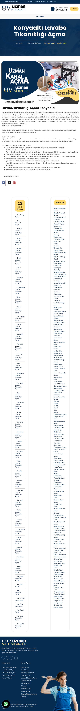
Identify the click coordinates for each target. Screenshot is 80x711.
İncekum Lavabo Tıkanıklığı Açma (18, 483)
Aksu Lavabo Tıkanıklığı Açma (18, 395)
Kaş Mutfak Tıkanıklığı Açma (19, 626)
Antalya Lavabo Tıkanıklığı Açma (18, 231)
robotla (56, 298)
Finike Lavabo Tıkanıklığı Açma (18, 270)
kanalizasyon (58, 353)
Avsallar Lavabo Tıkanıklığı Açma (18, 474)
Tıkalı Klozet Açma (60, 554)
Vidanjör (23, 696)
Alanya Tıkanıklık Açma (59, 343)
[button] (40, 16)
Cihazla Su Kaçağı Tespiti (59, 258)
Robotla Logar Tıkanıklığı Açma (59, 580)
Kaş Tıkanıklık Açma (34, 43)
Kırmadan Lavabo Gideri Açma (59, 532)
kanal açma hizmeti (60, 311)
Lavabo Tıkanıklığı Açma (59, 374)
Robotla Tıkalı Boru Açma (60, 545)
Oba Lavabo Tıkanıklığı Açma (20, 531)
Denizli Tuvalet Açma (8, 670)
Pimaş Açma (58, 228)
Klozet (56, 408)
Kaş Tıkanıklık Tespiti (18, 223)
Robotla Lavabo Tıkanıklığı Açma (59, 527)
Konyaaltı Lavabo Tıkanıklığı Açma (19, 386)
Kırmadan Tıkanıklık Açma (59, 514)
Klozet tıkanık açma (60, 386)
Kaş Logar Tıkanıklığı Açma (19, 618)
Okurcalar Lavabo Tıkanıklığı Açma (19, 493)
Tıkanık (56, 452)
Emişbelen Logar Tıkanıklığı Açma (59, 593)
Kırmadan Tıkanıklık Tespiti (59, 221)
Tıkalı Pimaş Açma (60, 274)
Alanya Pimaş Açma (58, 339)
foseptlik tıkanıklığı (59, 283)
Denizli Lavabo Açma (8, 672)
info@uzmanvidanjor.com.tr (12, 1)
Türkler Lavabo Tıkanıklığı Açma (18, 464)
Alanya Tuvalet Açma (58, 455)
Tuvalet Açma (58, 237)
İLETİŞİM (74, 9)
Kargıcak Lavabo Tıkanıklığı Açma (19, 503)
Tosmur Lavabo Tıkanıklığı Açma (18, 522)
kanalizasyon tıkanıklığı (58, 280)
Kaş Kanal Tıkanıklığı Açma (19, 578)
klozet (55, 349)
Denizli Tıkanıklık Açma (8, 667)
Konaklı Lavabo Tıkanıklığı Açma (18, 550)
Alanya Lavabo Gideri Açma (58, 356)
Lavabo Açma (58, 364)
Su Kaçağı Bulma (59, 261)
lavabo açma (58, 307)
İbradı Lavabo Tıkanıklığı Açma (18, 300)
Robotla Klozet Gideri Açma (58, 560)
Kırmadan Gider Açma (59, 492)
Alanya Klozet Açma (58, 378)
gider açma (57, 268)
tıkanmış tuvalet (59, 296)
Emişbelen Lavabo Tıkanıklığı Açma (19, 560)
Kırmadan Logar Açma (59, 584)
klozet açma (57, 263)
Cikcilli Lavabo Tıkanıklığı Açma (18, 540)
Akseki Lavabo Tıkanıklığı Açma (18, 251)
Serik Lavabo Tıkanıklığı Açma (18, 366)
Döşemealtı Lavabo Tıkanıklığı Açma (19, 405)
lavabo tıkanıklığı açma (11, 176)
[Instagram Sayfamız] (78, 2)
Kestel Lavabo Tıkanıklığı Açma (18, 513)
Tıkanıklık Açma (59, 224)
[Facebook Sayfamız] (73, 2)
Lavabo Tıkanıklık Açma (59, 370)
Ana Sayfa (19, 43)
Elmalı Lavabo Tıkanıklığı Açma (18, 261)
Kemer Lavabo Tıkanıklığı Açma (18, 327)
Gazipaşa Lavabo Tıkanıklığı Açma (19, 280)
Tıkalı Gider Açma (59, 276)
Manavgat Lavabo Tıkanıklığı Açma (19, 356)
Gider (55, 410)
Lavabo (56, 403)
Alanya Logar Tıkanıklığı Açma (59, 389)
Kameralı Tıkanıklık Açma (60, 518)
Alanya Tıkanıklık (59, 449)
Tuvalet (56, 406)
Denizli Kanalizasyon (8, 675)
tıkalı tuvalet (57, 294)
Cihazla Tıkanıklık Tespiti (59, 214)
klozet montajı (58, 327)
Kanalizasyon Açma (60, 447)
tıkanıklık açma (58, 325)
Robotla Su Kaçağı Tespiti (60, 253)
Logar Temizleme (26, 680)
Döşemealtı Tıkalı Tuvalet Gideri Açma (59, 566)
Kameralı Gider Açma (58, 501)
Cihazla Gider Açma (58, 505)
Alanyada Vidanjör (59, 465)
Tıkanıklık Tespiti (59, 239)
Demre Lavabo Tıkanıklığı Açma (18, 310)
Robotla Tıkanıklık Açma (59, 510)
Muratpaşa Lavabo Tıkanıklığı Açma (19, 376)
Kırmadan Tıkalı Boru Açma (59, 540)
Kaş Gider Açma (19, 585)
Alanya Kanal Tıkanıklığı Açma (59, 330)
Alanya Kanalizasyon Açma (60, 413)
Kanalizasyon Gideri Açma (58, 488)
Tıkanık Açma (25, 683)
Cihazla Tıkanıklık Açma (59, 523)
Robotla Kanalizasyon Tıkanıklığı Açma (59, 476)
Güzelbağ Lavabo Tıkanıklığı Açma (19, 454)
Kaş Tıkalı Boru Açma (19, 605)
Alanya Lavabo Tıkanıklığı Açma (18, 241)
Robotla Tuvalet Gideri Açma (59, 575)
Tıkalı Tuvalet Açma (60, 557)
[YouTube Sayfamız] (75, 2)
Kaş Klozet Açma (19, 611)
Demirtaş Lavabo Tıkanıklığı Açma (19, 425)
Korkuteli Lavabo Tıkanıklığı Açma (18, 337)
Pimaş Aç (57, 270)
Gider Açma (57, 226)
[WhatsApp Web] (71, 2)
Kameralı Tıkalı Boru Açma (58, 551)
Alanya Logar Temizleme (58, 431)
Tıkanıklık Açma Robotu (59, 232)
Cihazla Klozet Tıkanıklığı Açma (59, 571)
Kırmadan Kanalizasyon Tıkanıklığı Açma (59, 482)
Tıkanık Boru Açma (60, 548)
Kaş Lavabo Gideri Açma (19, 599)
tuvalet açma (58, 265)
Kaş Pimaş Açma (19, 216)
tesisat (56, 243)
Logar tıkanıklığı (59, 434)
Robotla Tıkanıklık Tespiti (59, 210)
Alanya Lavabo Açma (58, 418)
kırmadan (57, 300)
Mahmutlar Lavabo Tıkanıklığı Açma (19, 435)
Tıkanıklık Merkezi (59, 217)
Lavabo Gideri (58, 366)
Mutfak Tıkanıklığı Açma (59, 536)
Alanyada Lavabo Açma (59, 422)
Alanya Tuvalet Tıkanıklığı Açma (59, 462)
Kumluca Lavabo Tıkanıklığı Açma (19, 347)
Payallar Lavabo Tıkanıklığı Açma (18, 444)
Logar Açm (57, 241)
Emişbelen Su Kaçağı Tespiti (58, 602)
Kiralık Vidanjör (58, 314)
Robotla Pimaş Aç (59, 272)
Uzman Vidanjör (6, 678)
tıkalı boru (57, 292)
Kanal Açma (57, 445)
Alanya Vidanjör (59, 316)
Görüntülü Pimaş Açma (59, 470)
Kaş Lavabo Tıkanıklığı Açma (19, 318)
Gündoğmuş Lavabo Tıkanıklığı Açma (20, 290)
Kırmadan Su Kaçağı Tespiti (58, 249)
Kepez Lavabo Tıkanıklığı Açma (18, 415)
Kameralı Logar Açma (58, 589)
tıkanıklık (56, 246)
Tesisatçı (56, 235)
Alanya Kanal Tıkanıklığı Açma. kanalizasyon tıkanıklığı (59, 440)
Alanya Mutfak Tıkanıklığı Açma (59, 321)
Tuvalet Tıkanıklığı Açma (29, 694)
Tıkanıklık (24, 686)
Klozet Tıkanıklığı (59, 384)
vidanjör (56, 309)
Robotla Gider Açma (58, 497)
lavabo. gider (58, 351)
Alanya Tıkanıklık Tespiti (59, 398)
